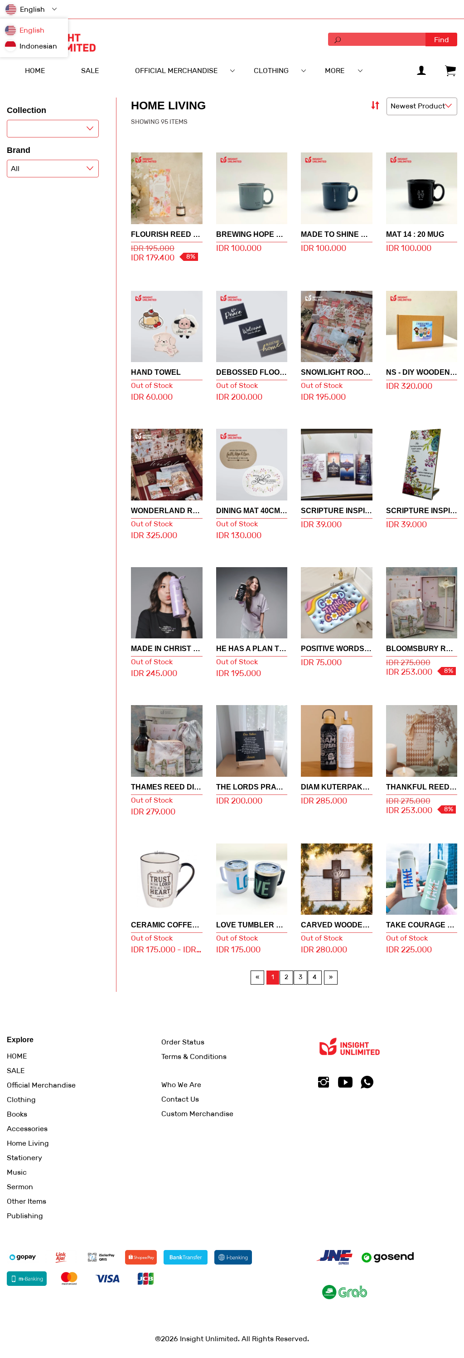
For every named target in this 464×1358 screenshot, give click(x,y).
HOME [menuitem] (35, 70)
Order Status (182, 1042)
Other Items (26, 1201)
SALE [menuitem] (90, 70)
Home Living (28, 1143)
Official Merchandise (41, 1085)
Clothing (21, 1099)
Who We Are (181, 1084)
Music (17, 1172)
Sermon (20, 1186)
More (334, 70)
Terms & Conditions (194, 1056)
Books (17, 1114)
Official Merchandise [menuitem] (176, 70)
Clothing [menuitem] (271, 70)
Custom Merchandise (197, 1113)
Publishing (25, 1215)
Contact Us (180, 1099)
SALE (15, 1070)
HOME (17, 1056)
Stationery (24, 1157)
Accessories (27, 1128)
